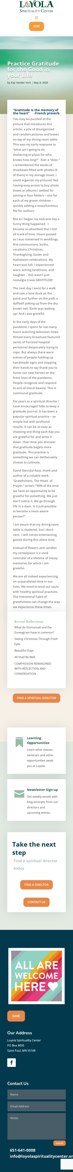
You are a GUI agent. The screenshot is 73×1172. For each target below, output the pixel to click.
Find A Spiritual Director (36, 698)
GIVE (36, 26)
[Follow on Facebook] (11, 1062)
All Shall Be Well (24, 657)
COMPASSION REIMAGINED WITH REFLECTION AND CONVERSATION (32, 669)
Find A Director (36, 885)
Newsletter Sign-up (42, 790)
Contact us (36, 902)
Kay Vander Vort (21, 82)
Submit (59, 1143)
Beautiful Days (24, 650)
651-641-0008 (22, 1150)
